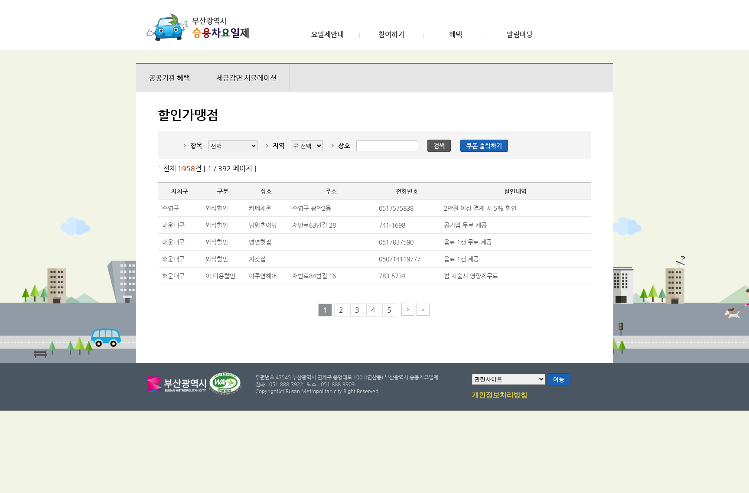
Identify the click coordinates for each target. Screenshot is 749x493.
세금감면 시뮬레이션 (246, 78)
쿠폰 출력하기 (484, 145)
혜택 (455, 34)
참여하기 (391, 34)
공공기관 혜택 (169, 78)
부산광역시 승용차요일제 (200, 27)
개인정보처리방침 (500, 395)
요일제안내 (327, 34)
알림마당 (520, 34)
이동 (558, 379)
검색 (439, 145)
